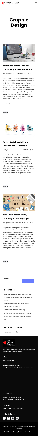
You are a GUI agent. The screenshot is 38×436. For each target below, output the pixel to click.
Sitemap (31, 432)
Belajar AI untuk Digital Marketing (14, 310)
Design (5, 112)
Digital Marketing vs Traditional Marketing (17, 313)
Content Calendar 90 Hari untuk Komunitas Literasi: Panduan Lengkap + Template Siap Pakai (18, 297)
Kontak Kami (7, 432)
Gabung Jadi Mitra (18, 432)
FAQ (26, 432)
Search (6, 278)
